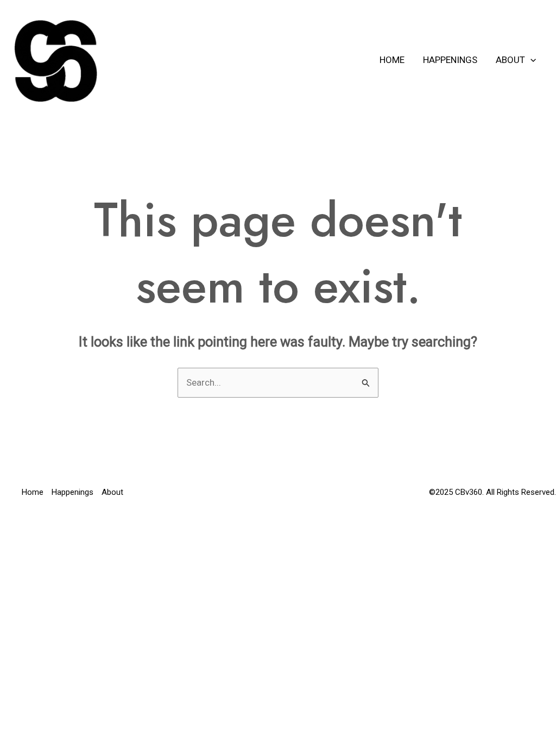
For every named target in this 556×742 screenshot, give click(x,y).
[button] (530, 59)
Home (392, 59)
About (510, 59)
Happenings (450, 59)
